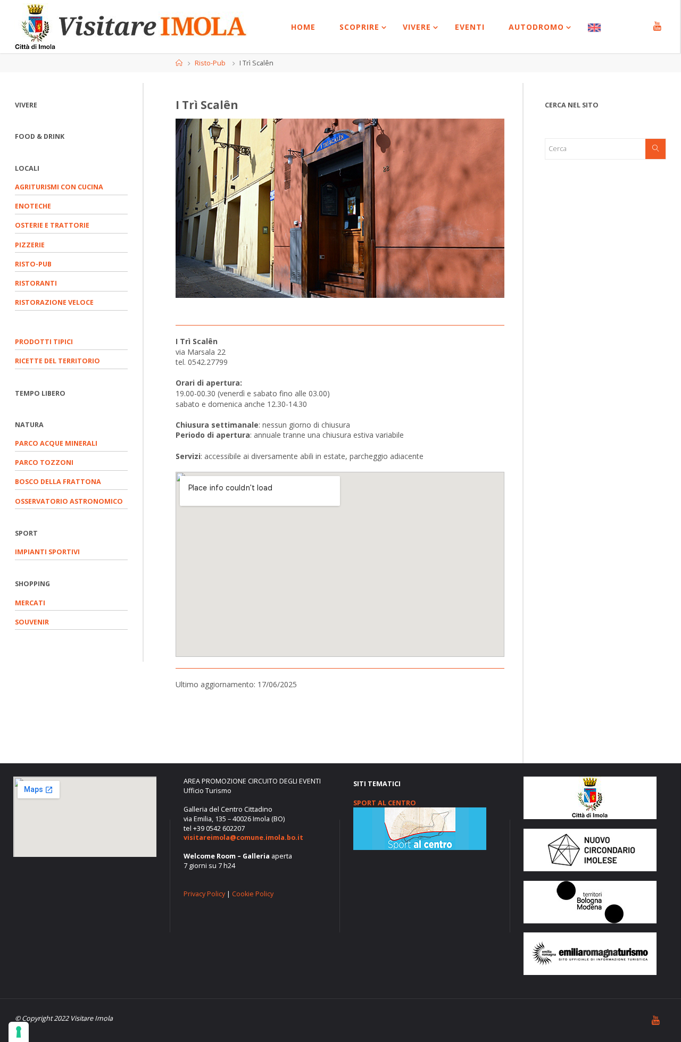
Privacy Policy (204, 893)
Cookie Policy (252, 893)
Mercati (30, 602)
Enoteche (33, 206)
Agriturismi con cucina (59, 186)
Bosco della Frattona (58, 481)
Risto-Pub (210, 63)
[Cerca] (655, 149)
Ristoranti (36, 283)
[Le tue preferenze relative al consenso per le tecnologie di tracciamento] (19, 1032)
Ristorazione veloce (54, 302)
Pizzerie (30, 244)
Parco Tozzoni (44, 462)
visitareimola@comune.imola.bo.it (243, 837)
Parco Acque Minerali (56, 443)
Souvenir (32, 622)
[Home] (179, 63)
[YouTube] (657, 26)
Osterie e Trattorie (52, 225)
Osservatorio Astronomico (69, 501)
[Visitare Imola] (130, 26)
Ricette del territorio (57, 360)
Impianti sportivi (47, 551)
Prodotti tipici (44, 341)
